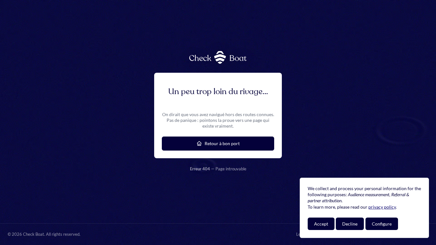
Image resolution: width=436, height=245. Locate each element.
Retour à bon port (222, 143)
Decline (349, 223)
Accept (321, 223)
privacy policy (382, 207)
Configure (382, 223)
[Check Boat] (218, 57)
